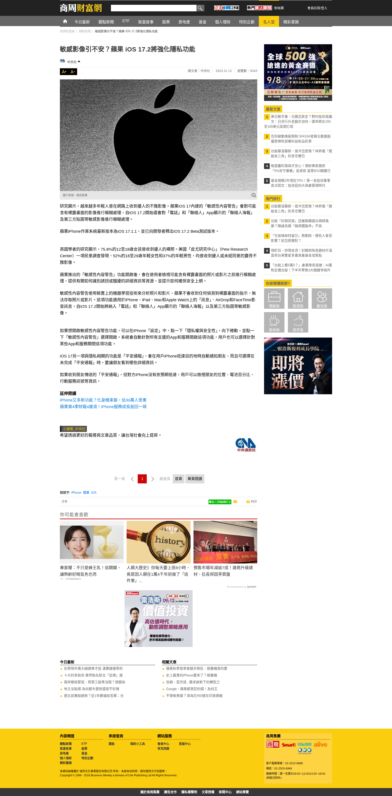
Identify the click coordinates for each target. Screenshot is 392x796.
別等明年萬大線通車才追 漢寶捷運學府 (93, 668)
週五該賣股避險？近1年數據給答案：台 (94, 696)
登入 (324, 8)
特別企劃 (87, 758)
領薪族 (274, 306)
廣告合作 (170, 792)
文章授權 (208, 792)
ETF (84, 743)
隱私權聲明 (189, 792)
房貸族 (298, 306)
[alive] (320, 744)
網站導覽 (242, 792)
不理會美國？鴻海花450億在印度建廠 (194, 696)
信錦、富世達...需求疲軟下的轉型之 (193, 682)
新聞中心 (225, 792)
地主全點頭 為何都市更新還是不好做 (91, 689)
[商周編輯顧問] (304, 751)
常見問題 (163, 748)
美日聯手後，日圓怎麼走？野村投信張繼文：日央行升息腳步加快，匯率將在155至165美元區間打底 (298, 121)
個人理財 (66, 758)
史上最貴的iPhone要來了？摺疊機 (191, 675)
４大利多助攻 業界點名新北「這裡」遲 (93, 675)
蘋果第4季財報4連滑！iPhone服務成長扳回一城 (103, 406)
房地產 (64, 753)
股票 (84, 748)
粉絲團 (279, 8)
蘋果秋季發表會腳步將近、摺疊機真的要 (196, 668)
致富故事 (66, 748)
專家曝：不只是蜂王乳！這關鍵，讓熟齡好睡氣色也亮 (90, 571)
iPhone (76, 492)
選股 (112, 743)
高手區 (298, 330)
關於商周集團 (149, 792)
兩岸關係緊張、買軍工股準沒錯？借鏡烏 (94, 682)
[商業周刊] (273, 744)
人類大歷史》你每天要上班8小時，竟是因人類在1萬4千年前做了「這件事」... (158, 574)
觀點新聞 (66, 743)
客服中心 (185, 743)
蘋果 (86, 492)
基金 (84, 753)
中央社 (72, 62)
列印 (254, 501)
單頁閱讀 (195, 479)
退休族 (274, 330)
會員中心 (163, 743)
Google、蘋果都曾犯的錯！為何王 (192, 689)
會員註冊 (313, 8)
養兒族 (321, 306)
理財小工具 (137, 743)
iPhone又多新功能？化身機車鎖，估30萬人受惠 (103, 400)
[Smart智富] (289, 745)
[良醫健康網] (304, 744)
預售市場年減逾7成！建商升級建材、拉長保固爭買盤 (223, 571)
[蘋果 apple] (158, 135)
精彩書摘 (66, 762)
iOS (93, 492)
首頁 (69, 21)
